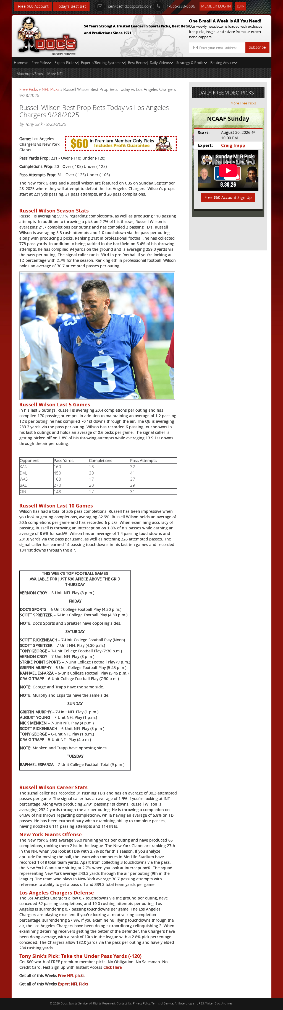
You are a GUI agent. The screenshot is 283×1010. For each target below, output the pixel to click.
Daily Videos (160, 62)
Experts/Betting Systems (101, 62)
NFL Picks (50, 89)
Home (19, 62)
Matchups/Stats (30, 73)
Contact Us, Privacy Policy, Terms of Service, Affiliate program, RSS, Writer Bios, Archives (174, 1003)
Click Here (112, 967)
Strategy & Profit (190, 62)
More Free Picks (243, 103)
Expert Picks (64, 62)
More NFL (55, 73)
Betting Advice (222, 62)
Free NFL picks (71, 975)
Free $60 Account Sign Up (228, 197)
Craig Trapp (233, 145)
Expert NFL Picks (73, 983)
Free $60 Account (33, 6)
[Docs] (47, 34)
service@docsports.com (130, 6)
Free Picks (40, 62)
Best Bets (135, 62)
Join (241, 6)
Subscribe (257, 47)
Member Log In (216, 6)
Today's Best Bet (71, 6)
